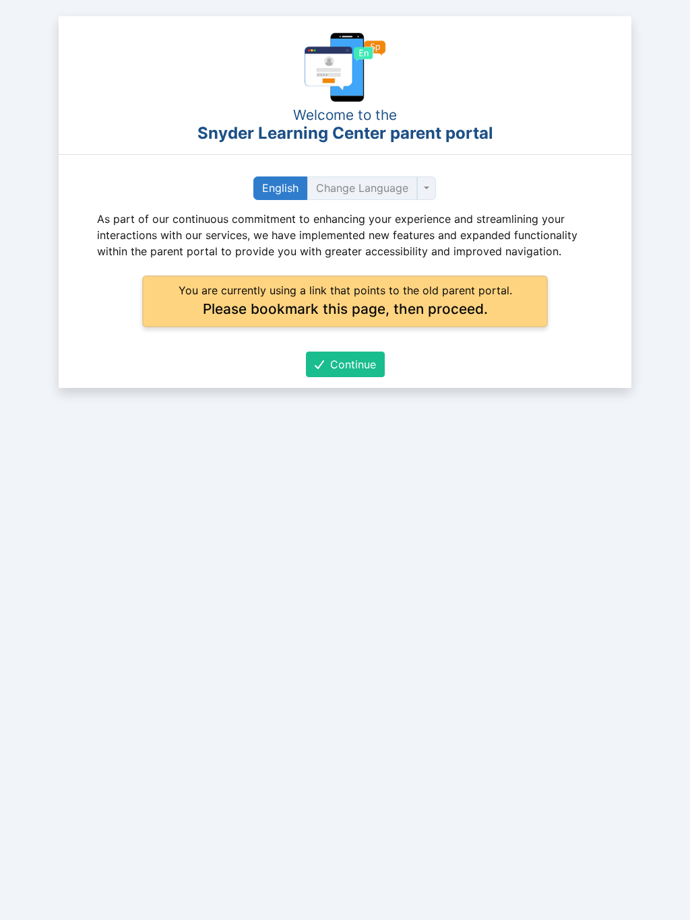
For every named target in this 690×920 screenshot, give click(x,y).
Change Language (362, 188)
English (280, 188)
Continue (351, 364)
